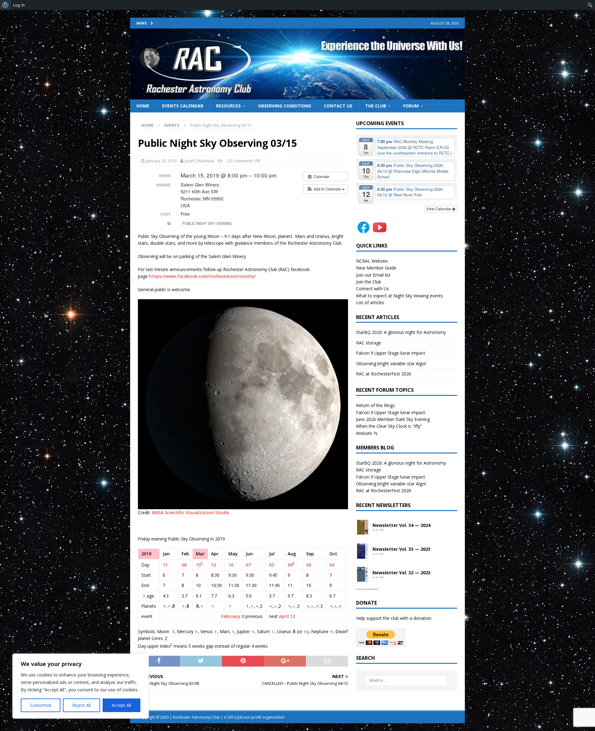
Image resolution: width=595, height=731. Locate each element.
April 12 (287, 616)
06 (308, 565)
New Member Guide (376, 268)
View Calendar (439, 208)
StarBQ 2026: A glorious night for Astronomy (401, 332)
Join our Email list (373, 275)
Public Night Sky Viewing (207, 223)
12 (213, 565)
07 (248, 565)
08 (184, 565)
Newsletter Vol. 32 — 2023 (401, 573)
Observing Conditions (284, 106)
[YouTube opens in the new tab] (379, 231)
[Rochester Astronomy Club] (297, 95)
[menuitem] (5, 5)
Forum (411, 106)
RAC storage (368, 343)
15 (198, 565)
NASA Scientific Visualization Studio (190, 512)
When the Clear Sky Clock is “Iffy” (389, 426)
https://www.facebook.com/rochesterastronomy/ (202, 276)
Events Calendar (182, 106)
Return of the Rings (375, 405)
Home (142, 106)
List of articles (370, 302)
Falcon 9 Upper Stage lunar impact (390, 353)
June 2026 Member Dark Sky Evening (393, 419)
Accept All (121, 705)
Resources (228, 106)
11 (165, 565)
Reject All (81, 705)
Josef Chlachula (199, 161)
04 (331, 565)
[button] (325, 189)
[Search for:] (406, 680)
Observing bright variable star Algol (391, 363)
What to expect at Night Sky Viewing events (399, 296)
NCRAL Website (372, 261)
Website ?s (366, 433)
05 (271, 565)
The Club (375, 106)
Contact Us (338, 106)
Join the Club (368, 282)
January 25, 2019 (161, 161)
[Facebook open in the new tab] (363, 231)
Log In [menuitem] (19, 4)
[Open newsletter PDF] (363, 527)
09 (290, 565)
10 (230, 565)
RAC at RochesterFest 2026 (383, 374)
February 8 (232, 616)
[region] (80, 686)
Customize (40, 705)
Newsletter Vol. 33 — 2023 (401, 549)
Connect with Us (372, 288)
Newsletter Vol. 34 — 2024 (401, 525)
